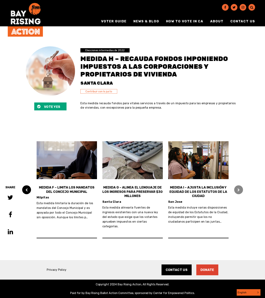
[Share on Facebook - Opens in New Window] (10, 215)
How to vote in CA (185, 21)
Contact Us (242, 21)
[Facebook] (225, 7)
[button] (248, 292)
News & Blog (146, 21)
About (217, 21)
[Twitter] (234, 7)
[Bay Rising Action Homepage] (25, 20)
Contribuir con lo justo (98, 91)
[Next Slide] (238, 189)
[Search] (251, 7)
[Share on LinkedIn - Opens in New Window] (10, 232)
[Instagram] (243, 7)
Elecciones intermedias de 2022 (105, 50)
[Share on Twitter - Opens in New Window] (10, 197)
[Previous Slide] (26, 189)
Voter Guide (114, 21)
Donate (207, 270)
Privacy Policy (56, 269)
